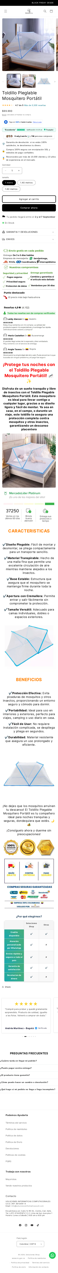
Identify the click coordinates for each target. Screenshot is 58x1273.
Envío (4, 115)
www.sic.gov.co (18, 1258)
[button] (6, 11)
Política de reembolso (16, 1129)
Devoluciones (12, 1148)
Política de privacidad (20, 1263)
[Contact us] (52, 1255)
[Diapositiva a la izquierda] (3, 82)
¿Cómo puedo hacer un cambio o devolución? (24, 1082)
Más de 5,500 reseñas (35, 105)
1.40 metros (26, 182)
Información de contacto (39, 1267)
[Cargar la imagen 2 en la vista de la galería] (29, 81)
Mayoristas (11, 1179)
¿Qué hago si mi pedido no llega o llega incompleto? (27, 1089)
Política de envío (19, 1267)
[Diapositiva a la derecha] (55, 82)
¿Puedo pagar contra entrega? (16, 1068)
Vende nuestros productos (19, 1185)
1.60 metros (11, 189)
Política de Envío (14, 1142)
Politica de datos (14, 1135)
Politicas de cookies (15, 1155)
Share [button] (8, 987)
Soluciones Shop (33, 1255)
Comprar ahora (29, 207)
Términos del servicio (16, 1123)
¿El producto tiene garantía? (15, 1075)
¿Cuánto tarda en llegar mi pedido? (18, 1061)
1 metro (9, 182)
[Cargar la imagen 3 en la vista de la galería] (44, 81)
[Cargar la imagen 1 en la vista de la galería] (14, 81)
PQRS (8, 1161)
